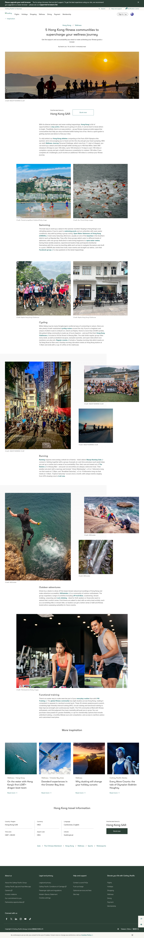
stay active (55, 127)
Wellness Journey (52, 143)
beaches (90, 236)
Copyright (8, 929)
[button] (132, 935)
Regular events (62, 340)
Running (42, 460)
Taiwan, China (126, 929)
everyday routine (83, 698)
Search (103, 8)
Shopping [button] (33, 14)
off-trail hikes (78, 596)
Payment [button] (57, 14)
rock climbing (62, 598)
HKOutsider (64, 593)
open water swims (93, 240)
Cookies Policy (86, 935)
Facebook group (45, 250)
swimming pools (70, 231)
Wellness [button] (42, 14)
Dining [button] (49, 14)
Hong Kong (85, 124)
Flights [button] (16, 14)
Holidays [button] (25, 14)
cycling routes (66, 328)
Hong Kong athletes (60, 138)
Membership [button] (67, 14)
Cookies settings (45, 898)
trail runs (61, 476)
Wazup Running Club (94, 460)
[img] (138, 2)
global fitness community (60, 701)
